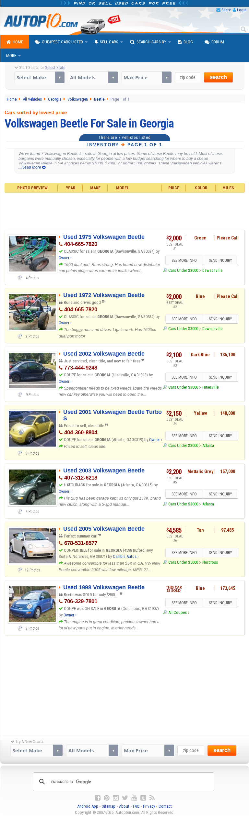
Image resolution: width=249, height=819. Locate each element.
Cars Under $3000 (183, 270)
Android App (87, 806)
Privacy (149, 806)
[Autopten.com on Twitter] (125, 798)
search (218, 77)
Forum (217, 41)
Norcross (210, 562)
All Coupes (177, 612)
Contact (165, 806)
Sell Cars (109, 41)
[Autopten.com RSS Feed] (152, 798)
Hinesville (210, 387)
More (11, 55)
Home (18, 41)
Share (226, 9)
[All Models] (93, 77)
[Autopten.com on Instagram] (116, 798)
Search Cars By (151, 41)
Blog (188, 41)
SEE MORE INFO (184, 260)
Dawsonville (212, 270)
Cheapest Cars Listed (62, 41)
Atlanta (208, 445)
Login (241, 9)
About (124, 806)
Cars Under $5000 (183, 562)
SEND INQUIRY (220, 260)
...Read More (30, 167)
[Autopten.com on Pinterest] (107, 798)
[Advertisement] (124, 210)
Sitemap (108, 806)
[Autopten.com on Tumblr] (143, 798)
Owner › (65, 257)
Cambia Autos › (126, 556)
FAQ (136, 806)
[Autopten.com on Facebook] (98, 798)
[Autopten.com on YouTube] (134, 798)
